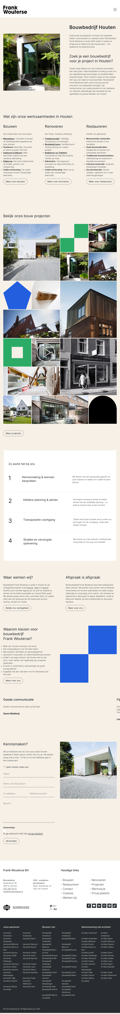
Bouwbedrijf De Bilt (49, 958)
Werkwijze (98, 889)
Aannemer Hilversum (11, 964)
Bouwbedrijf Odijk (48, 987)
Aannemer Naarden (30, 972)
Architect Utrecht (87, 975)
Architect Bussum (107, 944)
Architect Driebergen (89, 955)
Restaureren (71, 884)
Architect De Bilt (87, 953)
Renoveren (99, 880)
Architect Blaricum (108, 941)
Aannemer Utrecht (10, 981)
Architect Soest (106, 972)
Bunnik (30, 587)
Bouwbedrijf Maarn (69, 975)
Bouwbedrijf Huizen (49, 972)
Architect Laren (106, 961)
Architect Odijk (86, 972)
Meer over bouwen (15, 181)
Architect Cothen (107, 947)
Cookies (68, 893)
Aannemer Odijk (9, 978)
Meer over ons (75, 608)
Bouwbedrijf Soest (68, 987)
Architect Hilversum (88, 958)
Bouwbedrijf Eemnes (69, 961)
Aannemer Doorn (29, 955)
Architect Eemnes (107, 955)
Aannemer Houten (29, 964)
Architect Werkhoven (109, 975)
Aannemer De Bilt (9, 955)
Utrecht (45, 587)
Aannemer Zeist (29, 987)
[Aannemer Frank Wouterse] (15, 10)
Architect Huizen (87, 961)
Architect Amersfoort (89, 933)
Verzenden (11, 841)
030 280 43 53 (10, 889)
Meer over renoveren (58, 181)
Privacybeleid (100, 893)
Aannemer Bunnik (29, 947)
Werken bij (70, 897)
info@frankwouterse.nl (13, 891)
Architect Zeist (106, 978)
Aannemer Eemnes (30, 958)
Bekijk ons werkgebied (17, 608)
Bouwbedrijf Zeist (68, 995)
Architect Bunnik (87, 944)
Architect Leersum (88, 964)
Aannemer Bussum (10, 953)
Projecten (98, 884)
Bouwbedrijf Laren (69, 972)
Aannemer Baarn (29, 939)
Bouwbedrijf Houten (69, 967)
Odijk (36, 587)
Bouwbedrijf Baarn (69, 939)
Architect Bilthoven (88, 941)
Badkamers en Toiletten (56, 153)
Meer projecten (13, 433)
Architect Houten (107, 958)
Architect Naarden (108, 967)
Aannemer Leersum (10, 970)
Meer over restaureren (100, 181)
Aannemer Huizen (10, 967)
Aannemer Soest (29, 978)
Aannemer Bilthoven (10, 944)
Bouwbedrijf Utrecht (49, 989)
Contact (68, 889)
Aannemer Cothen (29, 953)
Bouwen (68, 880)
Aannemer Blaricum (30, 944)
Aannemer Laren (29, 967)
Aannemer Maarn (29, 970)
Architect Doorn (107, 953)
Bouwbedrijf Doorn (69, 958)
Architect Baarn (106, 939)
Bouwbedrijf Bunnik (69, 950)
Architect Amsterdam (89, 939)
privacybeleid (35, 833)
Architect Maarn (107, 964)
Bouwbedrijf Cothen (69, 955)
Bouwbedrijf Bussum (50, 955)
